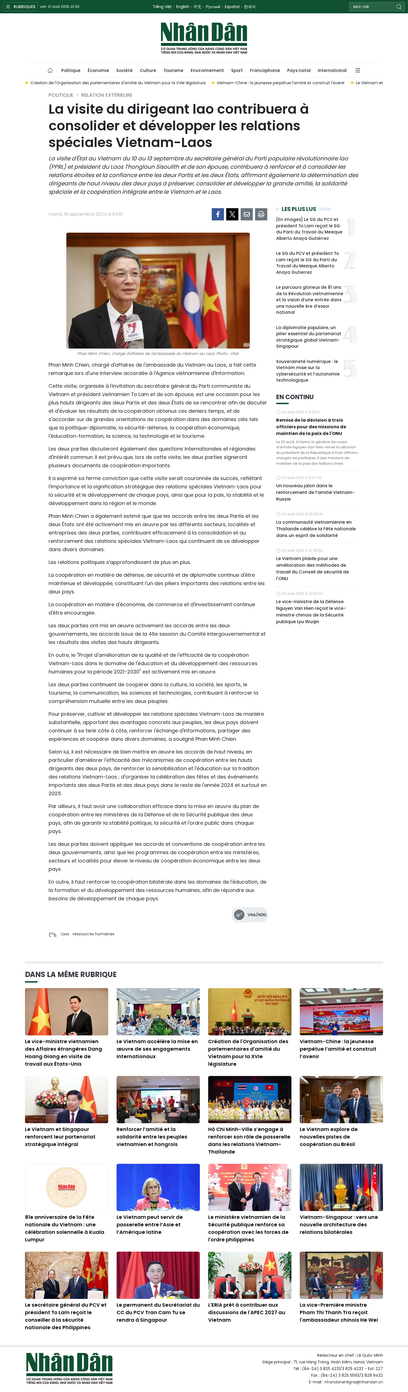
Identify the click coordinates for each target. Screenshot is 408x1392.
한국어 (250, 6)
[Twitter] (232, 214)
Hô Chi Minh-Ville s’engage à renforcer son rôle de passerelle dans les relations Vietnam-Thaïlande (249, 1140)
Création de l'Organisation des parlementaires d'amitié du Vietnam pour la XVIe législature (248, 1052)
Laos (65, 934)
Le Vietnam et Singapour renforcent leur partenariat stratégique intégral (60, 1137)
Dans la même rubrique (71, 975)
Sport (237, 70)
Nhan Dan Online (204, 38)
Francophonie (265, 70)
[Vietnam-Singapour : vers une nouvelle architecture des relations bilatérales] (341, 1187)
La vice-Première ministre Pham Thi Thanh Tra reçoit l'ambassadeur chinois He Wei (339, 1312)
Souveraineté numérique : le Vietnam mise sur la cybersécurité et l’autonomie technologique (308, 371)
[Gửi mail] (247, 214)
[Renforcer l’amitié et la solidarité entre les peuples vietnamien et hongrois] (158, 1099)
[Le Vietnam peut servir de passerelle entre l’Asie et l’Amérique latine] (158, 1187)
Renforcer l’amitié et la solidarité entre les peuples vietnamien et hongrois (152, 1137)
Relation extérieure (106, 94)
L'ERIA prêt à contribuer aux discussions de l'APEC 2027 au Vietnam (246, 1312)
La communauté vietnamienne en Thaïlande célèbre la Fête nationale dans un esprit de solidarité (316, 529)
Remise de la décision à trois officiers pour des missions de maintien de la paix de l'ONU (311, 427)
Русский (213, 6)
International (332, 70)
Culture (148, 70)
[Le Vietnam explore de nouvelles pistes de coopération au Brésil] (341, 1099)
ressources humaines (93, 934)
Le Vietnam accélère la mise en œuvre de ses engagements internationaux (157, 1049)
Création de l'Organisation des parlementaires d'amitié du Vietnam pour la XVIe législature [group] (118, 83)
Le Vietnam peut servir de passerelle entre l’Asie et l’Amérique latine (150, 1225)
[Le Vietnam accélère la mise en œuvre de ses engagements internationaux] (158, 1011)
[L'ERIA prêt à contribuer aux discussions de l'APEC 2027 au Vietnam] (249, 1275)
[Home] (50, 71)
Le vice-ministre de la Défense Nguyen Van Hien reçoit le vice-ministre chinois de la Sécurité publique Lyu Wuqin (311, 611)
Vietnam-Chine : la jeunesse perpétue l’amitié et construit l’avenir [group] (281, 83)
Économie (98, 70)
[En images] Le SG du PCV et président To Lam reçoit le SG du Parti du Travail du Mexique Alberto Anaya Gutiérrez (309, 229)
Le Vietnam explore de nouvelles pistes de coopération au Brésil (329, 1137)
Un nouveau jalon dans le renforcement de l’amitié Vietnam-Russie (315, 492)
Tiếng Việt (162, 6)
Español (232, 6)
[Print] (261, 214)
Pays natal (299, 70)
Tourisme (173, 70)
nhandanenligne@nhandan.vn (353, 1382)
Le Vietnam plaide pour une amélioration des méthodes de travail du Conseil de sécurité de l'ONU (312, 568)
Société (124, 70)
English (182, 6)
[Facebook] (218, 214)
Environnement (207, 70)
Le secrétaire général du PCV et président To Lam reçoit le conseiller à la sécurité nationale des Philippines (66, 1316)
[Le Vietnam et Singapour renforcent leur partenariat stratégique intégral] (66, 1099)
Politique (70, 70)
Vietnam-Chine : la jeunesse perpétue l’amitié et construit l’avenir (338, 1049)
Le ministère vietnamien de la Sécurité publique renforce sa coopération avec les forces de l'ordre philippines (248, 1228)
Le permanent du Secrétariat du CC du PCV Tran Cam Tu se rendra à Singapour (158, 1312)
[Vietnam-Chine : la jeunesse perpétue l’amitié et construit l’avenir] (341, 1011)
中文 (198, 6)
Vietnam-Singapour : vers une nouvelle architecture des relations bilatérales (339, 1225)
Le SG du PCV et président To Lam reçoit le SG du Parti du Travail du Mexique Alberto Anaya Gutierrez (307, 262)
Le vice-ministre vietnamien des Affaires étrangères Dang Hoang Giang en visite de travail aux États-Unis (63, 1052)
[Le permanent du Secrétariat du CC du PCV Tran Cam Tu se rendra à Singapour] (158, 1275)
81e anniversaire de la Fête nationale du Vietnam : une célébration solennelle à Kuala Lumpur (64, 1228)
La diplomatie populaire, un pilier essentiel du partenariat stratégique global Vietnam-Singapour (308, 337)
